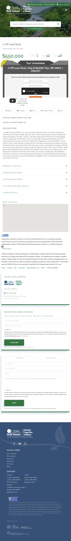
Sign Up (67, 4)
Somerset (21, 268)
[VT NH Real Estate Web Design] (35, 533)
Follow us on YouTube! (36, 4)
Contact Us (7, 298)
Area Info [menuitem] (10, 458)
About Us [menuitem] (10, 461)
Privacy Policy (6, 249)
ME (15, 268)
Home (3, 268)
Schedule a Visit (51, 358)
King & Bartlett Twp (33, 268)
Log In (61, 4)
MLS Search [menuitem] (11, 456)
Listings (9, 268)
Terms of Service (48, 408)
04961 (43, 268)
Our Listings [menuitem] (11, 453)
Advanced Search (36, 28)
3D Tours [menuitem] (10, 464)
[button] (58, 24)
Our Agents (14, 298)
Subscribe (14, 342)
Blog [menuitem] (8, 466)
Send (14, 403)
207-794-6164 (51, 4)
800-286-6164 (29, 482)
